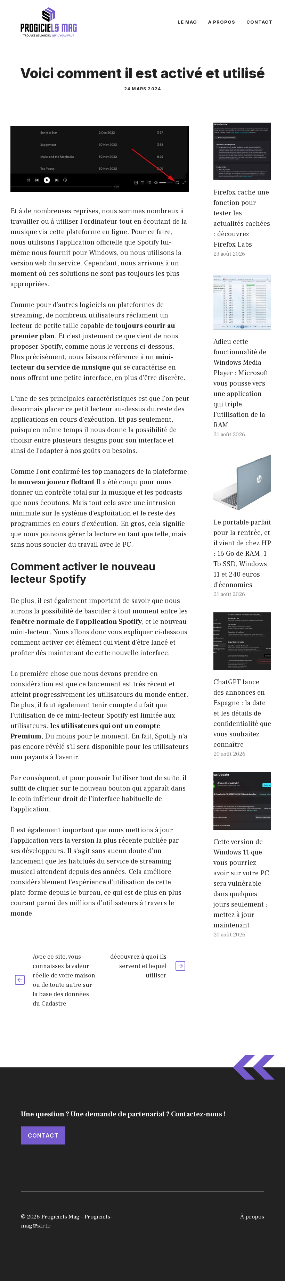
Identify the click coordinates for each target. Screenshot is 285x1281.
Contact (259, 22)
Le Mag (187, 22)
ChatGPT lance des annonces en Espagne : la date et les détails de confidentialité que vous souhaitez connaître (242, 713)
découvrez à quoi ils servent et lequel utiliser (138, 966)
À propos (252, 1217)
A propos (221, 22)
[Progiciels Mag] (48, 21)
